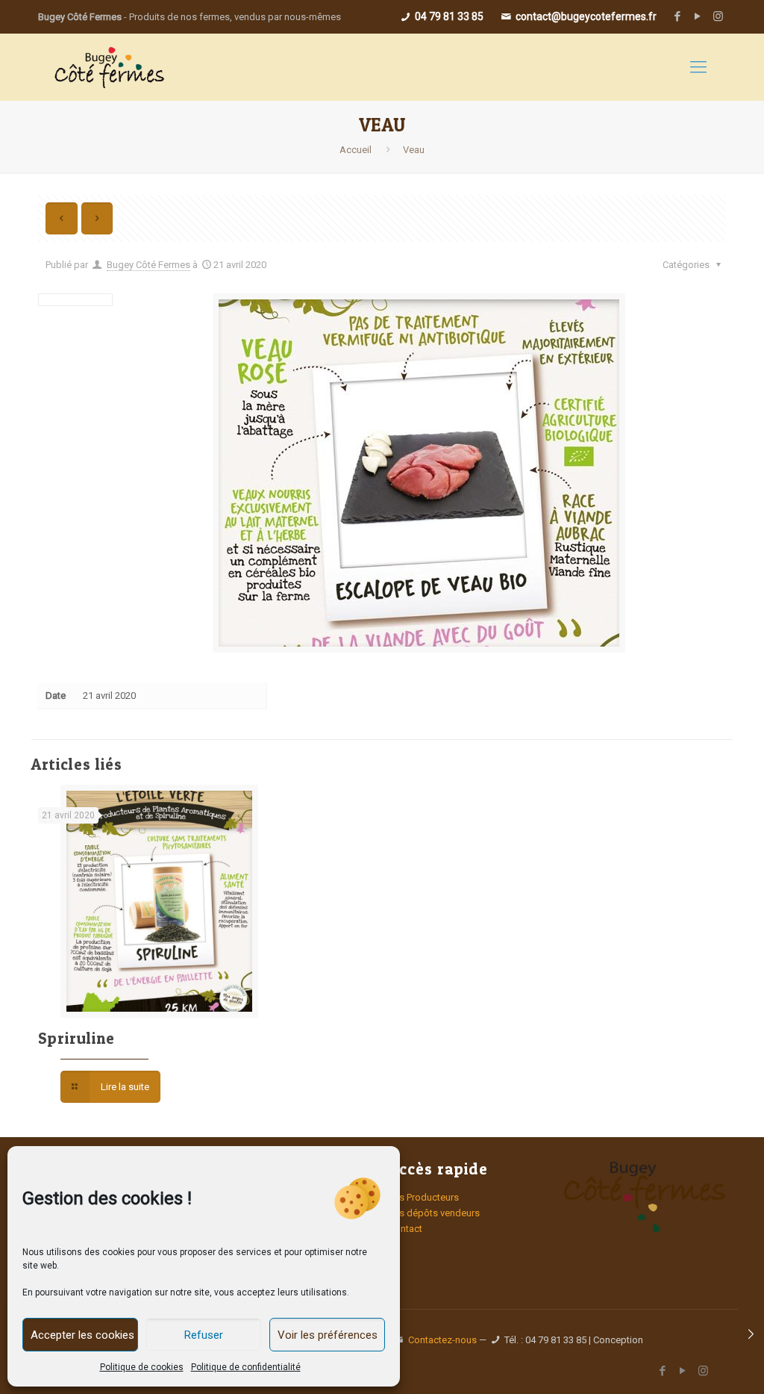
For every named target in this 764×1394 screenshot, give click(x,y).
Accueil (355, 149)
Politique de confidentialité (246, 1367)
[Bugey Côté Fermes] (109, 67)
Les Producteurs (424, 1197)
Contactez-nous (442, 1339)
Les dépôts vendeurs (434, 1213)
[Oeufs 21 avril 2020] (751, 1334)
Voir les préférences (328, 1335)
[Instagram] (718, 16)
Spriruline (76, 1038)
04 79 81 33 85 (448, 16)
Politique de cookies (142, 1367)
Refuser (203, 1335)
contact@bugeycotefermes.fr (585, 16)
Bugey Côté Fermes (148, 264)
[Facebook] (678, 16)
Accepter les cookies (82, 1335)
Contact (405, 1228)
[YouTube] (698, 16)
